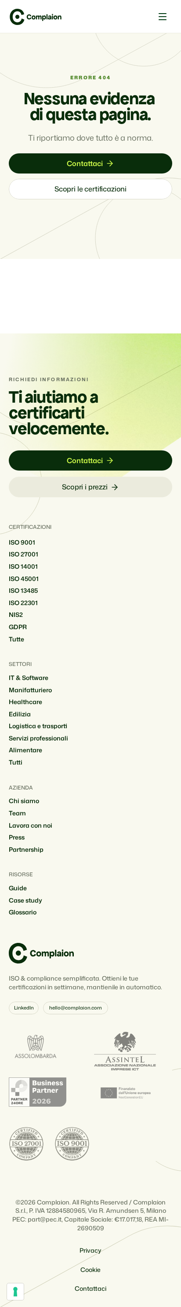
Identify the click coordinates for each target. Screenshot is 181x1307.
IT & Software (28, 677)
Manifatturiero (30, 690)
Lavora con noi (30, 825)
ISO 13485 (23, 590)
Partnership (26, 849)
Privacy (90, 1250)
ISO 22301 (23, 603)
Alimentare (25, 750)
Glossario (22, 912)
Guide (18, 888)
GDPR (18, 627)
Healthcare (25, 702)
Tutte (16, 639)
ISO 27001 (23, 554)
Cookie (90, 1269)
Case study (25, 900)
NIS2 (16, 614)
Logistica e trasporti (38, 726)
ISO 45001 (24, 578)
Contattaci (90, 1288)
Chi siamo (24, 801)
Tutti (15, 762)
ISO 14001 (23, 566)
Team (17, 813)
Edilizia (20, 714)
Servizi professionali (38, 738)
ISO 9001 (22, 542)
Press (17, 837)
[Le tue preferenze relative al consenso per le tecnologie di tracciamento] (15, 1291)
